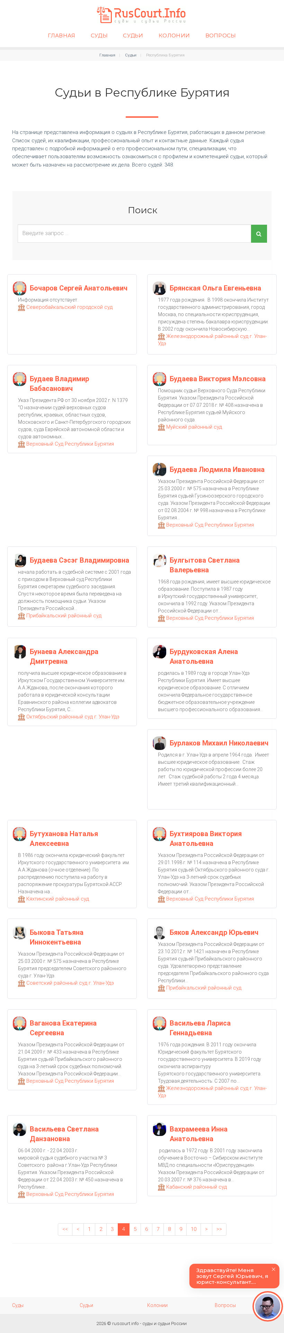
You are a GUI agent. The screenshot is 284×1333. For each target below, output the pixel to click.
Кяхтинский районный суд (57, 899)
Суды (99, 35)
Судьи (133, 35)
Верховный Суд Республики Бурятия (69, 444)
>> (219, 1229)
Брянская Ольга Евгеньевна (215, 288)
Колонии (174, 35)
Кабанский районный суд (196, 1187)
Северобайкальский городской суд (69, 307)
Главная (61, 35)
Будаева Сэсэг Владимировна (79, 560)
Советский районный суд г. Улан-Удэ (69, 983)
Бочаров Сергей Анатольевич (78, 288)
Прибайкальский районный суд (63, 615)
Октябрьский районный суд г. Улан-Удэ (72, 717)
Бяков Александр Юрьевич (214, 932)
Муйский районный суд (193, 427)
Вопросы (220, 35)
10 (193, 1229)
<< (65, 1229)
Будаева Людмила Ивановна (217, 469)
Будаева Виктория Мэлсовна (218, 379)
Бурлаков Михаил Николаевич (219, 743)
